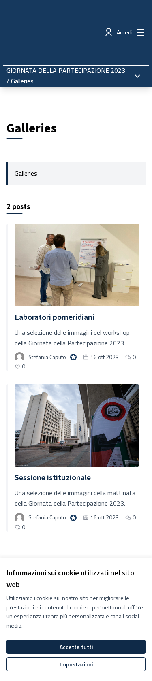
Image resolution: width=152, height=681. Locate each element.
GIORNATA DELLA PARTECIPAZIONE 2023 (65, 70)
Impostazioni (76, 664)
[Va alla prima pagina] (57, 32)
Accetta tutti (76, 647)
